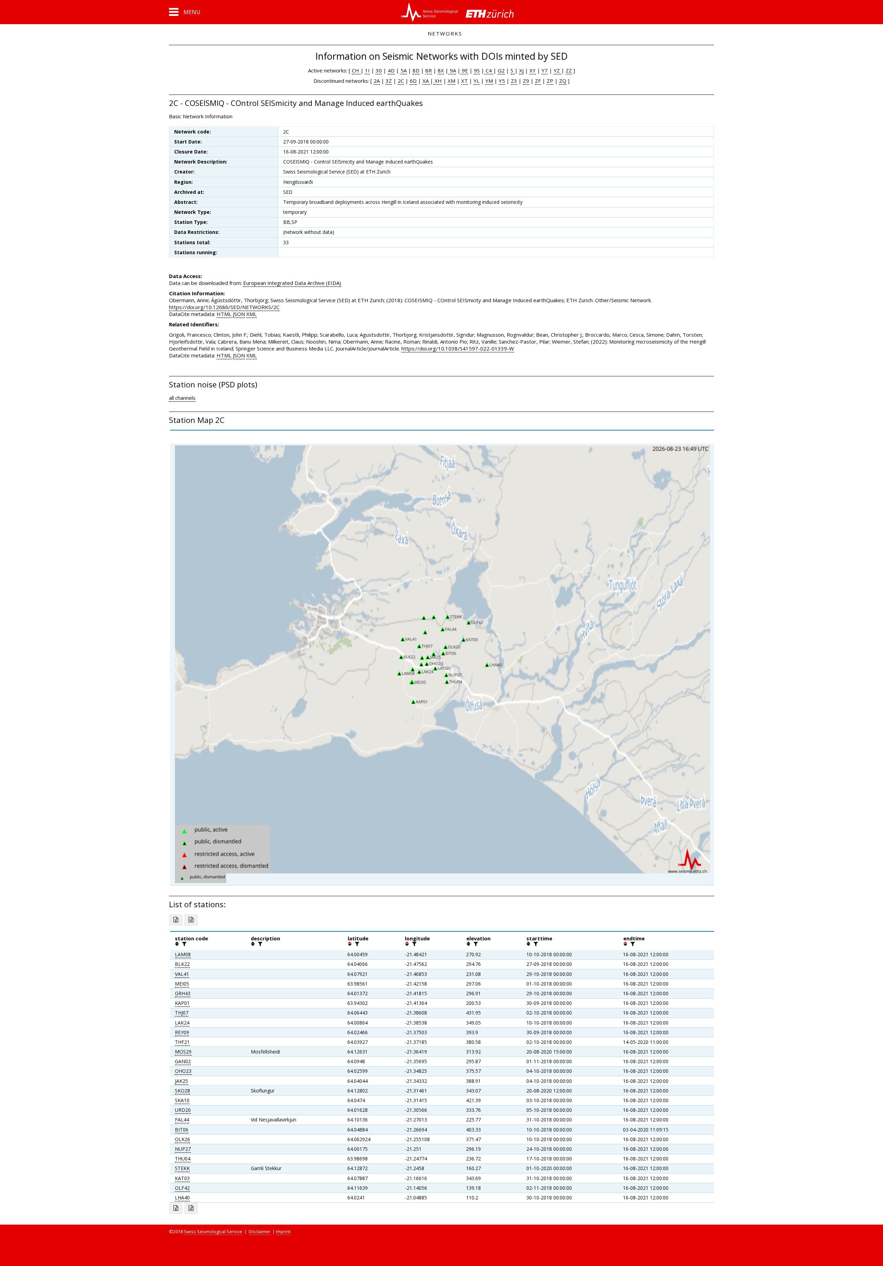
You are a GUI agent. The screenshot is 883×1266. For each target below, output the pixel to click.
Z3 (514, 80)
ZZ (569, 70)
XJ (521, 70)
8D (416, 70)
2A (377, 80)
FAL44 (182, 1119)
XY (532, 70)
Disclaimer (259, 1231)
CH (356, 70)
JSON (239, 313)
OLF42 (182, 1188)
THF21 (182, 1042)
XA (426, 80)
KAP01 (182, 1003)
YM (489, 80)
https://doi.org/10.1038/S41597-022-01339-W (457, 348)
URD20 (183, 1110)
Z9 (526, 80)
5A (403, 70)
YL (476, 80)
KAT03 (182, 1178)
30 (379, 70)
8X (441, 70)
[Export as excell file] (176, 920)
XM (451, 80)
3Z (389, 80)
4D (391, 70)
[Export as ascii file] (191, 920)
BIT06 (181, 1129)
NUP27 (183, 1149)
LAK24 (182, 1022)
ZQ (562, 80)
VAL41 (182, 974)
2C (401, 80)
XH (437, 80)
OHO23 (183, 1071)
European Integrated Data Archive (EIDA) (292, 282)
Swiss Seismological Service (213, 1231)
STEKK (182, 1168)
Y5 (502, 80)
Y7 (545, 70)
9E (464, 70)
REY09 (182, 1032)
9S (477, 70)
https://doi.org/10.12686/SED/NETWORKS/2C (224, 307)
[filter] (183, 943)
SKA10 (182, 1100)
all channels (182, 397)
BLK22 (182, 964)
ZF (538, 80)
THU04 (182, 1158)
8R (428, 70)
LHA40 (182, 1197)
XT (464, 80)
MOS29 (183, 1051)
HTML (224, 313)
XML (251, 313)
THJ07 (181, 1012)
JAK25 (181, 1081)
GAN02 (183, 1061)
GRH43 (182, 993)
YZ (557, 70)
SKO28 (182, 1090)
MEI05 (182, 983)
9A (452, 70)
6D (413, 80)
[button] (184, 12)
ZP (550, 80)
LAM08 (183, 954)
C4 (488, 70)
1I (367, 70)
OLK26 (182, 1139)
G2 (501, 70)
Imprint (283, 1231)
